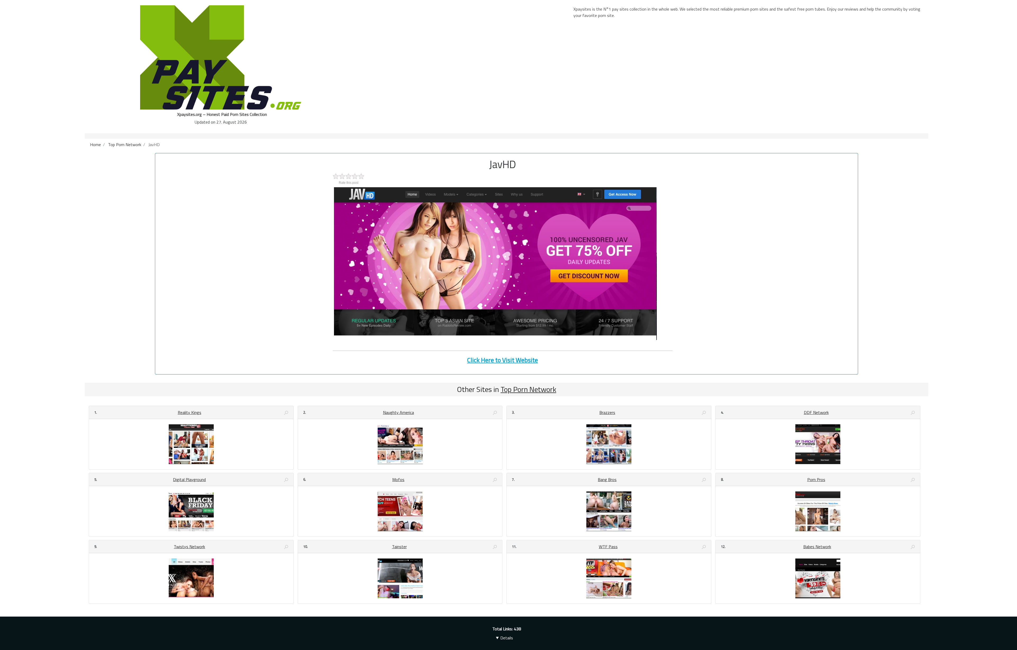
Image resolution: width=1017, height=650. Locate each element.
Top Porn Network (528, 389)
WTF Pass (608, 546)
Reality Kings (189, 412)
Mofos (398, 479)
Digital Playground (189, 479)
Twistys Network (189, 546)
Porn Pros (816, 479)
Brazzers (607, 412)
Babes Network (817, 546)
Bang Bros (607, 479)
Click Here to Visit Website (502, 360)
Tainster (399, 546)
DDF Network (816, 412)
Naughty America (398, 412)
